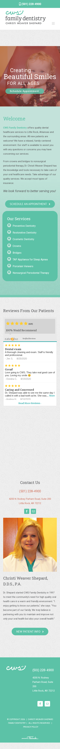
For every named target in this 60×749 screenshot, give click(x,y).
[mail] (33, 511)
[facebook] (26, 511)
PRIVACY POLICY (30, 727)
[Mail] (47, 703)
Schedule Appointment (25, 91)
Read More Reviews (30, 403)
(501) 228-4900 (31, 4)
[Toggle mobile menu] (53, 23)
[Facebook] (40, 703)
